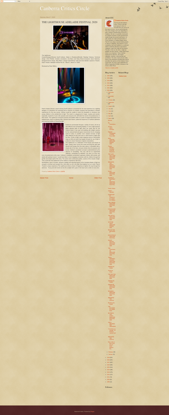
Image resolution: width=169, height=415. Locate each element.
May (109, 113)
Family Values (111, 188)
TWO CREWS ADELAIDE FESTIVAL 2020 (111, 204)
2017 (108, 362)
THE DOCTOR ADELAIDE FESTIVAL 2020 (112, 276)
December (111, 92)
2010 (108, 379)
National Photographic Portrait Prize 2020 (111, 134)
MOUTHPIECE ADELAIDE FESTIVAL (112, 237)
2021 (108, 88)
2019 (108, 357)
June (109, 111)
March (110, 118)
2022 (108, 85)
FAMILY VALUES (111, 191)
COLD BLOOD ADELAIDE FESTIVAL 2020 (111, 211)
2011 (108, 377)
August (110, 106)
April (109, 116)
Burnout (110, 120)
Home (71, 178)
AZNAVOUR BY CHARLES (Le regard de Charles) (111, 197)
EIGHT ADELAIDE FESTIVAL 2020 (111, 173)
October (110, 100)
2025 (108, 78)
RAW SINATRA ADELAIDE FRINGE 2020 (111, 141)
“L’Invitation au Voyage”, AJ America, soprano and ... (112, 331)
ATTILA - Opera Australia (111, 128)
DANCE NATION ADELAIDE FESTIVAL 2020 (111, 243)
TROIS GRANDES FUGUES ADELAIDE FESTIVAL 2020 (111, 261)
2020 (108, 90)
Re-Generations (112, 123)
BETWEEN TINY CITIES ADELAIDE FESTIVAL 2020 (111, 317)
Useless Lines (122, 76)
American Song (110, 271)
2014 (108, 369)
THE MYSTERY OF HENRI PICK (111, 308)
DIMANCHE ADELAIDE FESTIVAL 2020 (111, 286)
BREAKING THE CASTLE (111, 299)
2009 (108, 382)
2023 (108, 83)
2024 (108, 80)
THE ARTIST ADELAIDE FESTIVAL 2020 (111, 217)
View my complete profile (111, 68)
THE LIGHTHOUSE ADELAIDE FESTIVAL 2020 (111, 252)
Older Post (98, 178)
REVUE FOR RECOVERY (111, 231)
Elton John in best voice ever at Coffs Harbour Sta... (111, 345)
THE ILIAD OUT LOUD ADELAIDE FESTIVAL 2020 (111, 156)
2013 (108, 372)
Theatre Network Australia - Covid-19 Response (111, 149)
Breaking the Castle (111, 303)
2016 (108, 365)
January (110, 354)
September (111, 102)
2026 (108, 75)
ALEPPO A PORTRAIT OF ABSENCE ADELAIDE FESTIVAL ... (111, 182)
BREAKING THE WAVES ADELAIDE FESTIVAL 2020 (111, 165)
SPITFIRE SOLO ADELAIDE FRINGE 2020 (111, 224)
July (109, 108)
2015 (108, 367)
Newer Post (44, 178)
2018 (108, 360)
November (111, 96)
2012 (108, 374)
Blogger (92, 411)
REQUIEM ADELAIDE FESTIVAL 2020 (111, 293)
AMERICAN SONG (111, 267)
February (110, 352)
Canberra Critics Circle (65, 8)
